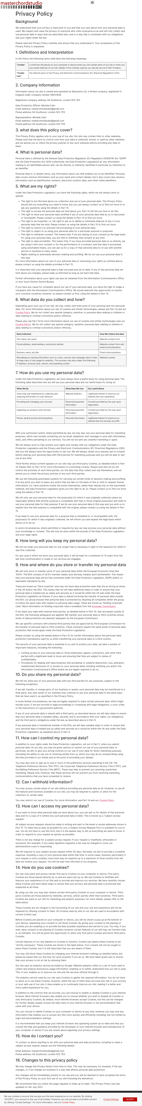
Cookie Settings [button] (111, 1099)
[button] (92, 2)
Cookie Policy (23, 312)
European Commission (103, 606)
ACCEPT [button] (130, 1099)
